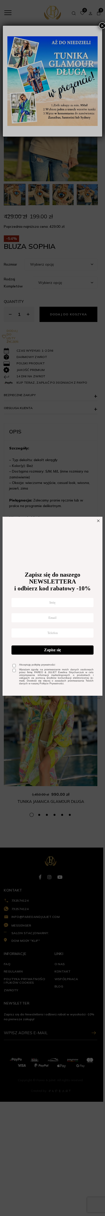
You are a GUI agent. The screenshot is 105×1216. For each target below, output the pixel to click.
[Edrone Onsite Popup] (52, 608)
